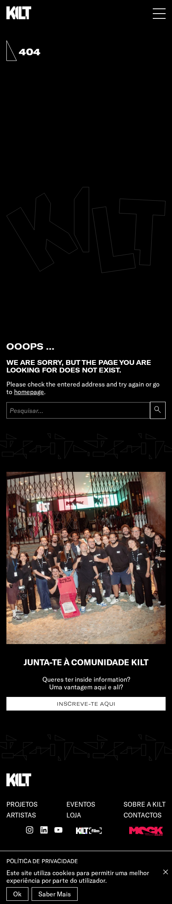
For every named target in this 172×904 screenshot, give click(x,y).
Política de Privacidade (42, 861)
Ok (17, 894)
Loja (73, 815)
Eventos (80, 804)
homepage (29, 391)
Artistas (21, 815)
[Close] (165, 872)
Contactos (143, 815)
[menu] (159, 13)
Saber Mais (54, 894)
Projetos (22, 804)
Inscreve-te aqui (86, 704)
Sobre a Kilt (145, 804)
